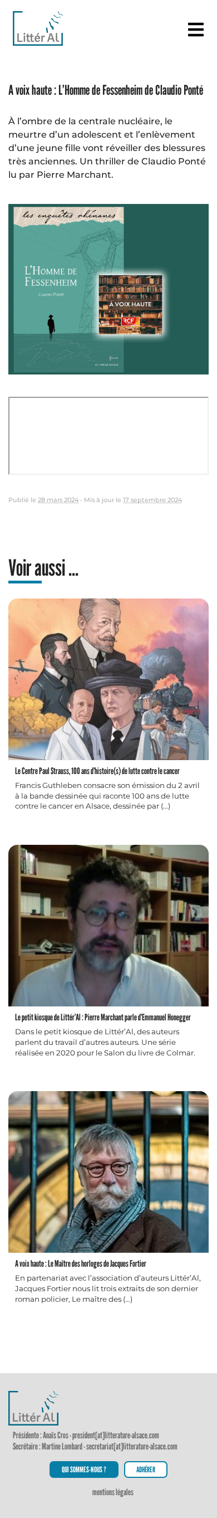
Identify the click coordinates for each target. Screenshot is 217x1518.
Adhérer (145, 1469)
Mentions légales (113, 1492)
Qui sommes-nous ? (84, 1469)
